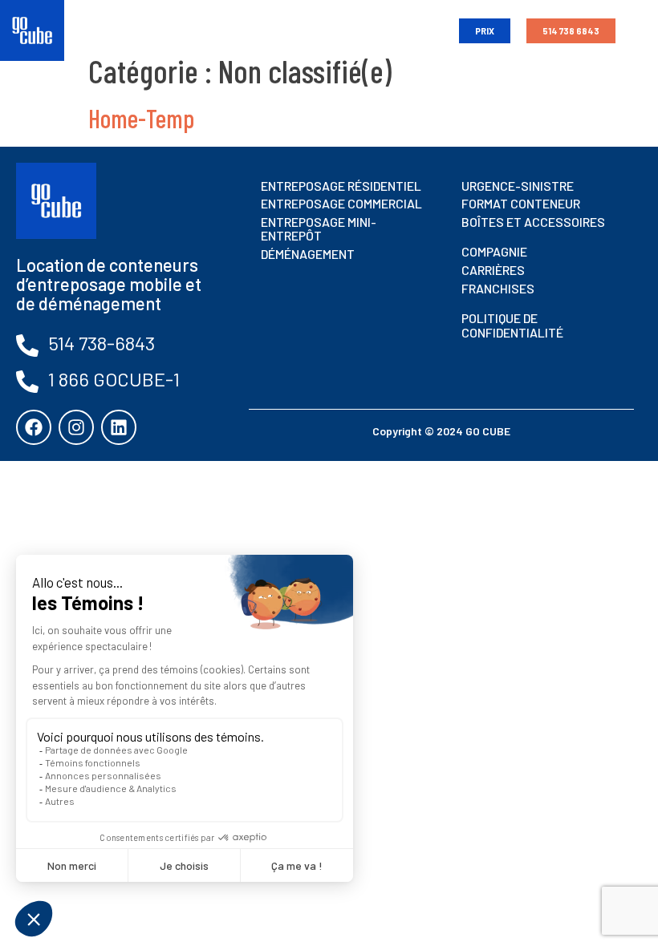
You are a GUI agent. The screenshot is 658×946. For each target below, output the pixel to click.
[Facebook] (33, 427)
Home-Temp (141, 118)
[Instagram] (76, 427)
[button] (429, 31)
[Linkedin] (118, 427)
